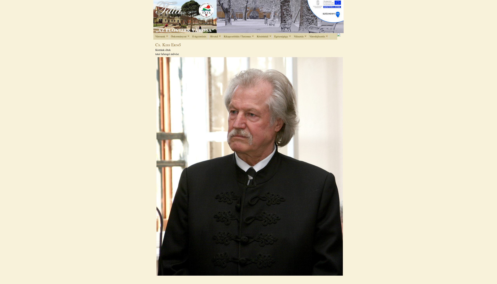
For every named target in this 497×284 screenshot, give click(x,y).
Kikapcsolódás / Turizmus (236, 36)
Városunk (159, 36)
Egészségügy (280, 36)
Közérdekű (261, 36)
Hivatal (213, 36)
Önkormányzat (178, 36)
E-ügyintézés (199, 36)
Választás (298, 36)
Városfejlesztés (316, 36)
